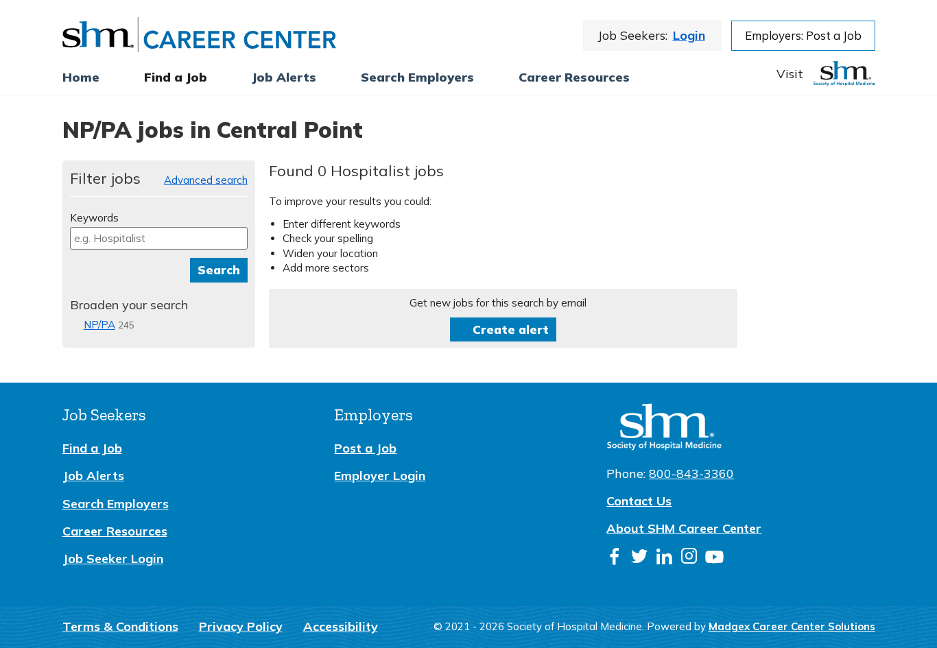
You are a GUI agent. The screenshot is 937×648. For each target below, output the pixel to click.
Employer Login (379, 475)
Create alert (511, 329)
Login (689, 35)
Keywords (94, 217)
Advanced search (206, 180)
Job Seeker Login (112, 558)
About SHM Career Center (683, 528)
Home (80, 77)
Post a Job (365, 448)
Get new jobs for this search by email (498, 302)
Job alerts (284, 77)
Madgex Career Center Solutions (792, 626)
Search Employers (115, 504)
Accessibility (340, 626)
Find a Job (175, 77)
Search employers (417, 77)
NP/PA (99, 324)
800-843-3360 (691, 473)
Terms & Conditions (120, 626)
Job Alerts (93, 475)
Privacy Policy (241, 626)
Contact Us (639, 501)
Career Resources (574, 77)
